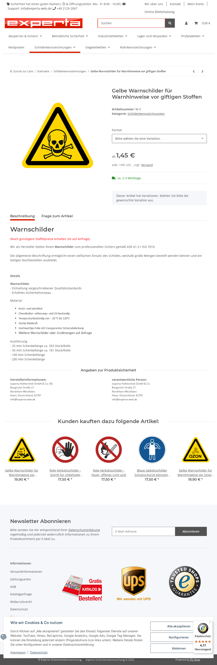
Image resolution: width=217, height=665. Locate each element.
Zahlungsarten (20, 579)
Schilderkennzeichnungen (146, 114)
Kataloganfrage (21, 594)
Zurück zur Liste (23, 71)
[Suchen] (170, 23)
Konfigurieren (179, 637)
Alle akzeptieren (179, 626)
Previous (10, 459)
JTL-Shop (195, 659)
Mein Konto (196, 4)
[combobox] (159, 138)
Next (206, 459)
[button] (186, 23)
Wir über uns (154, 4)
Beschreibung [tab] (22, 216)
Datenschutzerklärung (84, 530)
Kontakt (175, 4)
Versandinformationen (26, 572)
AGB (13, 587)
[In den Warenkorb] (13, 85)
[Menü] (210, 623)
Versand (147, 165)
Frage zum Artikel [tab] (57, 216)
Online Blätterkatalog (160, 12)
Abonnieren (190, 531)
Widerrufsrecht (21, 602)
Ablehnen (179, 648)
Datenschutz (39, 652)
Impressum (18, 652)
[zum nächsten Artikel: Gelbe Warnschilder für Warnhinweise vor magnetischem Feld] (202, 71)
